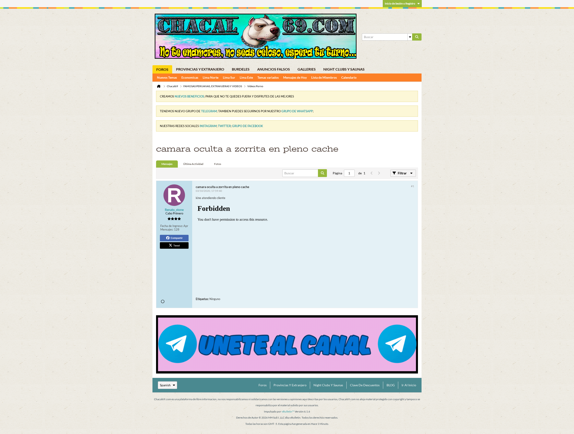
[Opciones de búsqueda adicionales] (409, 37)
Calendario (349, 77)
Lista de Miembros (324, 77)
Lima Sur (229, 77)
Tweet (176, 245)
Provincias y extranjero (200, 69)
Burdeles (241, 69)
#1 (412, 186)
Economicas (189, 77)
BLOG (391, 385)
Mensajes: (166, 229)
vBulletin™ (288, 411)
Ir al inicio (409, 385)
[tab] (167, 164)
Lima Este (246, 77)
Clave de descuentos (365, 385)
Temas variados (268, 77)
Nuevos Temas (167, 77)
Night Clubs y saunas (344, 69)
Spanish (165, 385)
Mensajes (166, 164)
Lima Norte (210, 77)
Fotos (217, 164)
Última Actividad (193, 164)
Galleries (307, 69)
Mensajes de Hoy (295, 77)
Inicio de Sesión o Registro (400, 3)
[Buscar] (417, 37)
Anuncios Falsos (273, 69)
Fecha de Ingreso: (171, 226)
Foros (162, 69)
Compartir (177, 238)
